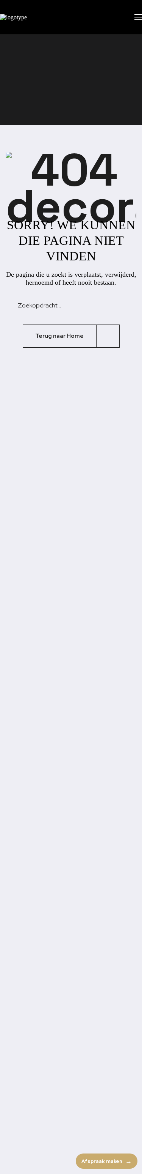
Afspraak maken (101, 1161)
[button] (113, 17)
